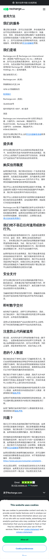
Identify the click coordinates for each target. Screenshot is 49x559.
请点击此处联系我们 (11, 218)
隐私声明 (16, 393)
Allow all (24, 539)
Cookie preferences (24, 548)
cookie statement (31, 529)
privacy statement (24, 532)
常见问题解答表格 (33, 134)
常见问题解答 (28, 43)
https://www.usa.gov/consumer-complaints (22, 460)
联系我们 (7, 94)
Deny (24, 555)
